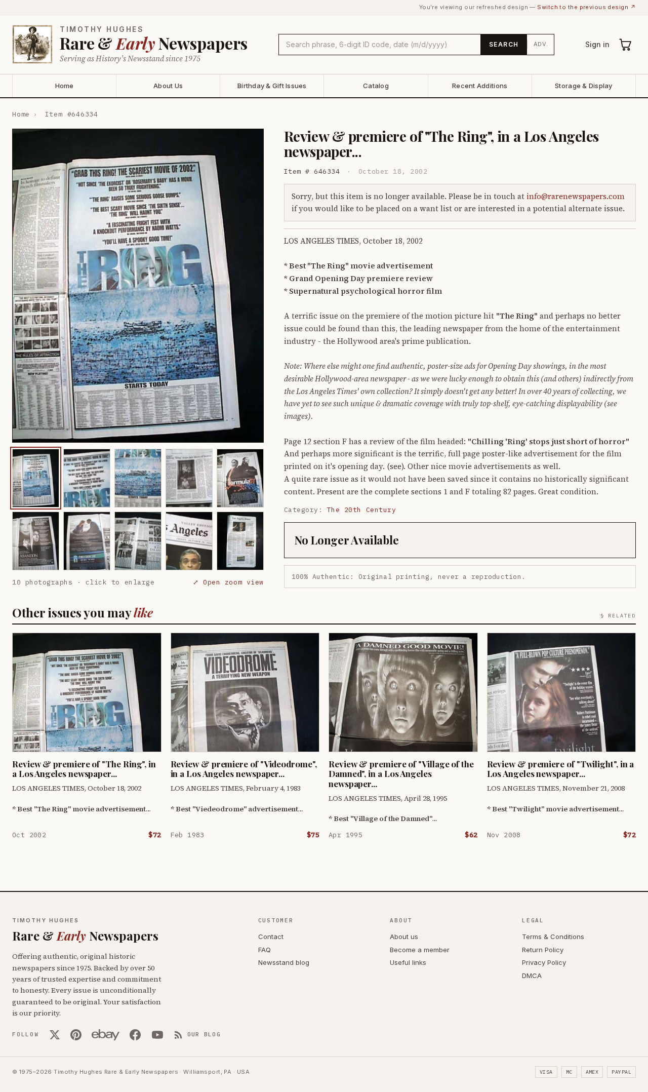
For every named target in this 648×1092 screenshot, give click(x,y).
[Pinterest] (76, 1034)
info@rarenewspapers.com (575, 196)
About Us (168, 86)
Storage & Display (583, 86)
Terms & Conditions (553, 936)
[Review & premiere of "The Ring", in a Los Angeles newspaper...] (35, 478)
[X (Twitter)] (54, 1034)
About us (404, 936)
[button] (138, 286)
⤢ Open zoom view (228, 582)
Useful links (408, 962)
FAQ (264, 950)
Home (64, 86)
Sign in (597, 44)
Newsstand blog (283, 962)
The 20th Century (361, 509)
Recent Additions (479, 86)
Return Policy (542, 950)
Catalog (376, 86)
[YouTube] (157, 1034)
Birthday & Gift (272, 86)
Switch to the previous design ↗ (586, 7)
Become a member (420, 950)
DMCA (532, 975)
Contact (271, 936)
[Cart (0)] (626, 44)
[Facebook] (135, 1034)
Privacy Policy (544, 962)
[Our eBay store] (105, 1034)
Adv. (541, 44)
